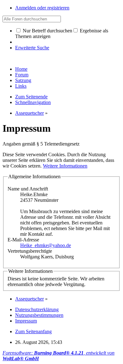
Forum (21, 74)
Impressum (26, 320)
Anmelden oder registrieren (42, 7)
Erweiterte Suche (32, 47)
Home (21, 69)
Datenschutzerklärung (37, 309)
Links (20, 86)
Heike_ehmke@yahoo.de (45, 245)
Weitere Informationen (65, 165)
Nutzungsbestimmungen (39, 315)
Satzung (23, 80)
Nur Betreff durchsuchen (46, 30)
